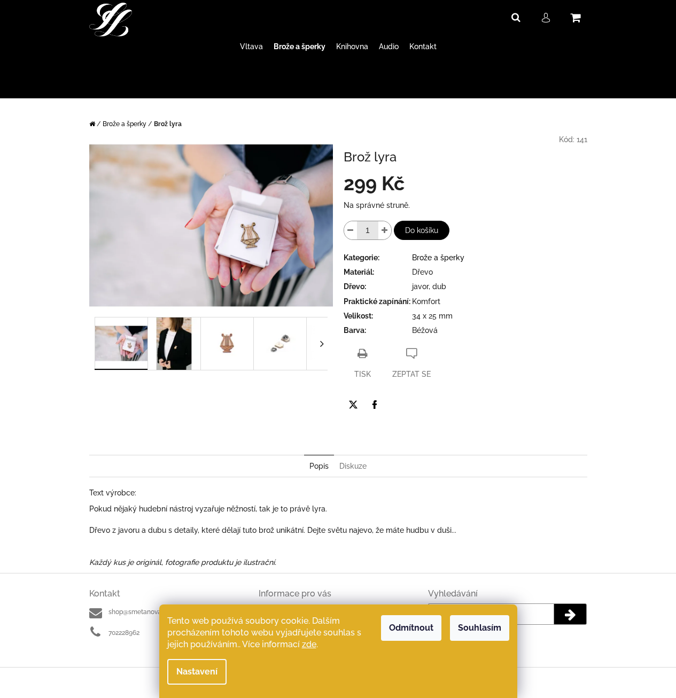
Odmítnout (411, 628)
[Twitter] (353, 404)
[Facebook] (374, 404)
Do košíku (421, 230)
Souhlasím (479, 628)
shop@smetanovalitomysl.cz (150, 612)
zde (309, 644)
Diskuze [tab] (353, 466)
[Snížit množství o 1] (350, 230)
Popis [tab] (319, 466)
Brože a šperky (438, 257)
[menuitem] (251, 47)
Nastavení (196, 671)
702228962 (123, 633)
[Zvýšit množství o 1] (384, 230)
